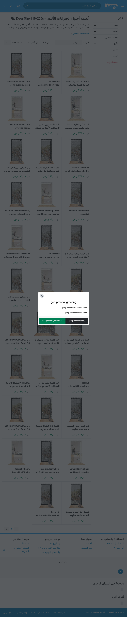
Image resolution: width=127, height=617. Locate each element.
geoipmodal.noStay (76, 321)
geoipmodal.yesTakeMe (52, 321)
